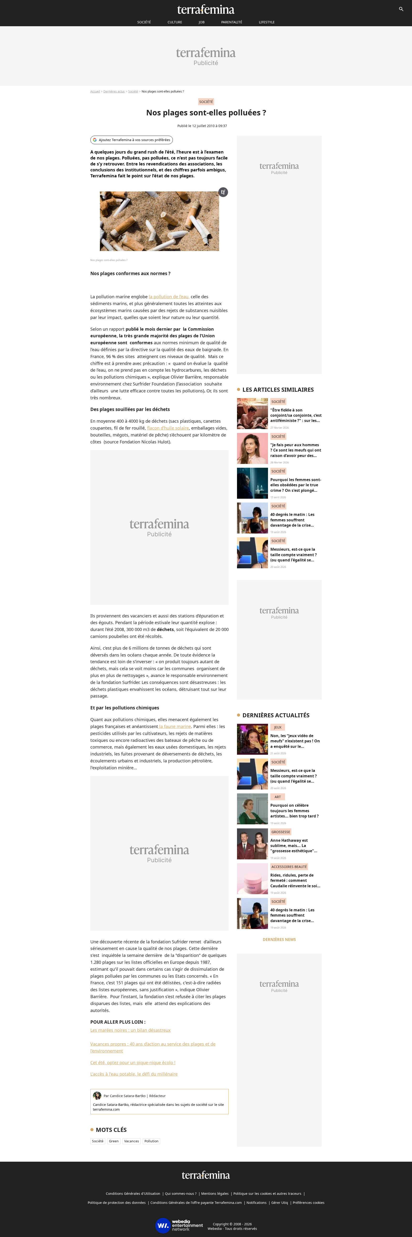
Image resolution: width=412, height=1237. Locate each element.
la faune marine (174, 726)
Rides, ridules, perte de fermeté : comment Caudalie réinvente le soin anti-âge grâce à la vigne (295, 883)
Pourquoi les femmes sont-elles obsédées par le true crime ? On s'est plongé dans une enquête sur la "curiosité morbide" (295, 490)
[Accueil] (205, 9)
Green (114, 1141)
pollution (151, 1141)
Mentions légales (215, 1193)
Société (133, 91)
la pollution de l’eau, (169, 296)
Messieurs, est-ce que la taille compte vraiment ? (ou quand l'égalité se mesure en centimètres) (293, 557)
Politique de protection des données (117, 1202)
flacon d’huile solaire (168, 428)
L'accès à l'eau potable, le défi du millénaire (134, 1074)
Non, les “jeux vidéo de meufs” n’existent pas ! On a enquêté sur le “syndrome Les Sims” (295, 743)
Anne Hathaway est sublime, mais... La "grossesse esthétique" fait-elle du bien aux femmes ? (292, 851)
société (144, 22)
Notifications (257, 1202)
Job (202, 22)
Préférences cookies (308, 1202)
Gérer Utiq (279, 1202)
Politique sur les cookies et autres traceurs (267, 1193)
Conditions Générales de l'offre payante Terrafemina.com (196, 1202)
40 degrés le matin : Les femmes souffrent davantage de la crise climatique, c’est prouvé (292, 522)
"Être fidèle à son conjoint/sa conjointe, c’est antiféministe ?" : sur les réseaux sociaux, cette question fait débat (296, 420)
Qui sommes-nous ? (180, 1193)
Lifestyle (267, 22)
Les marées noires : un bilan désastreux (130, 1030)
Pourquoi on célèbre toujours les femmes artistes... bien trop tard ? (294, 811)
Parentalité (231, 22)
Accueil (95, 91)
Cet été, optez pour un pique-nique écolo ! (132, 1062)
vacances (131, 1141)
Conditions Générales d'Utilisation (133, 1193)
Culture (175, 22)
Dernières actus (114, 91)
